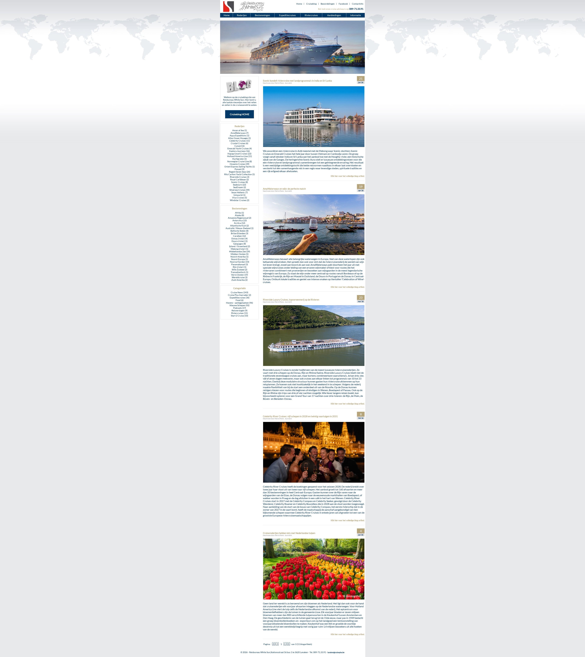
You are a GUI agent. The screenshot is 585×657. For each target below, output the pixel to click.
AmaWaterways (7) (239, 133)
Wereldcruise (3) (239, 277)
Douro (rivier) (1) (240, 241)
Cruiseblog (311, 3)
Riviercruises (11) (239, 313)
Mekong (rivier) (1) (239, 249)
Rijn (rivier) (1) (239, 267)
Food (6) (239, 300)
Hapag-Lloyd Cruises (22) (239, 153)
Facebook (343, 3)
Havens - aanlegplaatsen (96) (239, 302)
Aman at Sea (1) (239, 130)
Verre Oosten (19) (239, 274)
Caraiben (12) (239, 236)
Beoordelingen (328, 3)
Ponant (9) (239, 169)
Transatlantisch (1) (239, 272)
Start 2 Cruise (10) (239, 315)
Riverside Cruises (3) (239, 177)
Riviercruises (311, 15)
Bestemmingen (262, 15)
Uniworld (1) (239, 195)
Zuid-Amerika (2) (239, 280)
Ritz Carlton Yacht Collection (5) (239, 174)
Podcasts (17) (239, 308)
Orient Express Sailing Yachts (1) (239, 166)
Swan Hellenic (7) (239, 192)
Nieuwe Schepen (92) (239, 305)
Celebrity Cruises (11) (239, 140)
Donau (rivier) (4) (239, 238)
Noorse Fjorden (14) (239, 261)
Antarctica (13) (239, 220)
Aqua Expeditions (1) (239, 135)
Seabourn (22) (239, 184)
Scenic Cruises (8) (239, 182)
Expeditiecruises (287, 15)
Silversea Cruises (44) (239, 190)
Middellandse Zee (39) (239, 251)
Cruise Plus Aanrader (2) (239, 295)
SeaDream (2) (239, 187)
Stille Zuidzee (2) (239, 269)
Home (299, 3)
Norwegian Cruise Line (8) (239, 161)
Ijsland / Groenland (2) (239, 246)
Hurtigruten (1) (239, 158)
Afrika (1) (239, 212)
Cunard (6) (239, 146)
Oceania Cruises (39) (239, 164)
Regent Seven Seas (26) (239, 171)
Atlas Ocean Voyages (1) (239, 138)
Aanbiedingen (334, 15)
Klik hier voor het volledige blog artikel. (348, 176)
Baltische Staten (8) (239, 230)
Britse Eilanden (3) (239, 233)
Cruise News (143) (239, 292)
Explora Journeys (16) (239, 151)
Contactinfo (357, 3)
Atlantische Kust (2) (239, 225)
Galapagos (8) (239, 243)
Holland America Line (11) (239, 156)
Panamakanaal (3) (239, 264)
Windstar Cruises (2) (239, 200)
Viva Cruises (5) (239, 197)
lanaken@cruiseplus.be (336, 652)
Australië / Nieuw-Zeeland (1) (240, 228)
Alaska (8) (239, 215)
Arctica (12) (239, 223)
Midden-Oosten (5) (239, 254)
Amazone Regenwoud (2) (239, 218)
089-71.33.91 (356, 8)
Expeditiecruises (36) (239, 297)
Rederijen (242, 15)
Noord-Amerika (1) (239, 256)
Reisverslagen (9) (239, 310)
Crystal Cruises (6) (239, 143)
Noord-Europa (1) (239, 259)
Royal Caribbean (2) (239, 179)
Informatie (355, 15)
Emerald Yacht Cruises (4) (239, 148)
